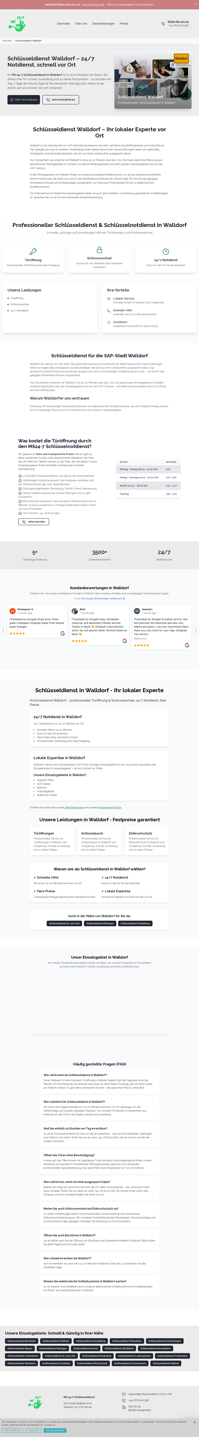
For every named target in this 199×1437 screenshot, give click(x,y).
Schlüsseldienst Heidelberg (135, 923)
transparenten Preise (109, 807)
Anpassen (33, 1430)
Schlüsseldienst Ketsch (85, 1348)
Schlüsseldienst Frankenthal (172, 1356)
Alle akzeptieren (55, 1430)
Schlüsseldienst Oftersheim (127, 1341)
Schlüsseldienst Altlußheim (119, 1348)
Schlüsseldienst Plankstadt (96, 1356)
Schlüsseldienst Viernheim (56, 1363)
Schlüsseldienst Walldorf (56, 1341)
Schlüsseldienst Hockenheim (22, 1356)
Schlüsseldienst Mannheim (21, 1341)
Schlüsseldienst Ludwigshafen (134, 1356)
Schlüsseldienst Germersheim (130, 1363)
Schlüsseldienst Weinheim (21, 1363)
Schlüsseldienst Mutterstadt (92, 1363)
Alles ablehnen (12, 1430)
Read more (78, 638)
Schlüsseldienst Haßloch (166, 1363)
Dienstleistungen (74, 807)
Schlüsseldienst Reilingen (100, 923)
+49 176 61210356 (92, 4)
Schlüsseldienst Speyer (19, 1348)
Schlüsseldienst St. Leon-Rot (64, 923)
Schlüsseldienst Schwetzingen (164, 1341)
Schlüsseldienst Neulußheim (155, 1348)
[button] (3, 630)
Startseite (7, 40)
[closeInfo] (196, 4)
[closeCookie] (195, 1422)
